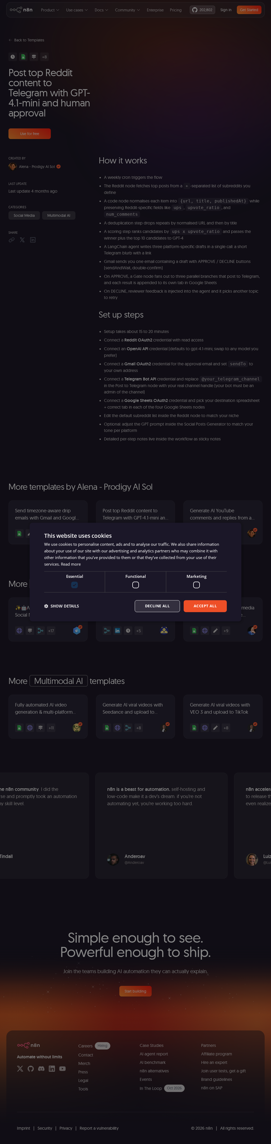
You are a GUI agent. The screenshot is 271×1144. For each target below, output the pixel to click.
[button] (61, 606)
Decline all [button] (157, 605)
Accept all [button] (205, 605)
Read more (71, 564)
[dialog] (135, 572)
